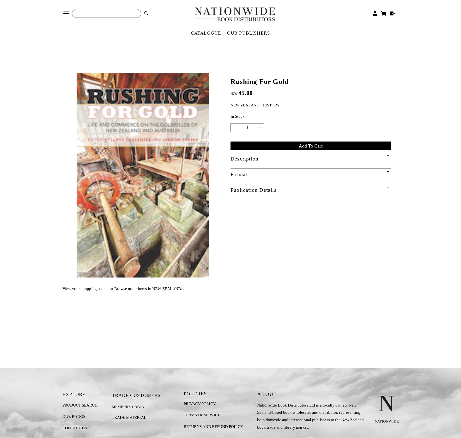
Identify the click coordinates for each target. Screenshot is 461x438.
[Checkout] (392, 13)
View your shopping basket (85, 288)
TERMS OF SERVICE (202, 415)
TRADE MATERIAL (129, 417)
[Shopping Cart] (383, 13)
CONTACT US (74, 428)
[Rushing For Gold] (143, 276)
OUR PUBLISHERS (248, 33)
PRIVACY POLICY (200, 403)
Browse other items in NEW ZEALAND (147, 288)
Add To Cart (311, 145)
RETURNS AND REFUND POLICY (213, 426)
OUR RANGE (73, 416)
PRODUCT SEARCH (79, 405)
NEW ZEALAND (244, 105)
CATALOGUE (206, 33)
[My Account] (374, 13)
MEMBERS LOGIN (128, 406)
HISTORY (271, 105)
